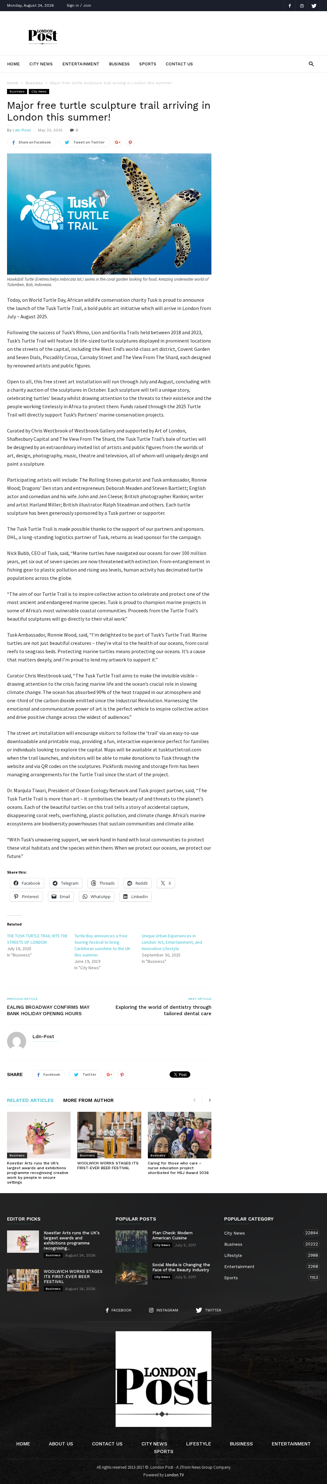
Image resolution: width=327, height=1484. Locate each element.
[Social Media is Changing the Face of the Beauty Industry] (132, 1273)
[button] (311, 64)
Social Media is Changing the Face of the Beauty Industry (181, 1267)
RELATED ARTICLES (30, 1100)
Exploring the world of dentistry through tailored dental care (163, 1010)
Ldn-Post (22, 130)
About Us (61, 1444)
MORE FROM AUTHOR (88, 1100)
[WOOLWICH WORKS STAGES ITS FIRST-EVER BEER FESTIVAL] (109, 1135)
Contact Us (179, 64)
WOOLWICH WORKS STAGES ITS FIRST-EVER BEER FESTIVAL (108, 1165)
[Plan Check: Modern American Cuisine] (132, 1241)
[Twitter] (314, 5)
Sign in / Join (79, 5)
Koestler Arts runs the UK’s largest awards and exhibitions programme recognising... (72, 1240)
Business (119, 64)
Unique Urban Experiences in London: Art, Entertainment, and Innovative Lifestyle (172, 942)
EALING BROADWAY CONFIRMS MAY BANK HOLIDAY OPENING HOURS (48, 1010)
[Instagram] (302, 5)
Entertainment (80, 64)
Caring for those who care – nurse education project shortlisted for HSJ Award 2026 (178, 1168)
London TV (174, 1475)
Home (13, 64)
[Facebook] (290, 5)
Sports (147, 64)
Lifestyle (265, 1255)
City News (41, 64)
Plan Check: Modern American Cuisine (172, 1235)
